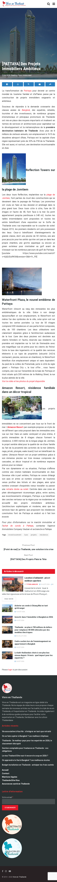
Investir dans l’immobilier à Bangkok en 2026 (34, 617)
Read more (10, 598)
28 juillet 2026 (21, 636)
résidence (44, 535)
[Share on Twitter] (29, 84)
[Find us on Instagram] (6, 871)
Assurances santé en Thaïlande (16, 784)
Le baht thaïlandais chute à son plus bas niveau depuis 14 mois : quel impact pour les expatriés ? (34, 655)
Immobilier (9, 579)
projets (34, 535)
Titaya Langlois (32, 584)
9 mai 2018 (6, 75)
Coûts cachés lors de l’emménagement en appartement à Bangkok (33, 642)
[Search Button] (48, 4)
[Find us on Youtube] (10, 871)
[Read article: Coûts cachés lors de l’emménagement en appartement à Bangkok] (7, 644)
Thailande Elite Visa (10, 780)
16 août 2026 (20, 611)
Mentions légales (9, 777)
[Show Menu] (53, 4)
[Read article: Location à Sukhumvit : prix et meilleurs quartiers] (12, 584)
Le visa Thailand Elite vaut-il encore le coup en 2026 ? (25, 756)
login (10, 670)
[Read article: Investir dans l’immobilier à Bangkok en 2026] (7, 619)
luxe (26, 535)
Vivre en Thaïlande (19, 877)
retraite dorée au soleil (16, 489)
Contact (5, 773)
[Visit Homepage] (14, 4)
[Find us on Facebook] (2, 871)
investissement (14, 535)
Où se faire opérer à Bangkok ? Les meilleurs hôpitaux (25, 736)
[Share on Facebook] (7, 84)
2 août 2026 (20, 647)
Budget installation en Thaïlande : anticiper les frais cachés (28, 765)
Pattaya (27, 90)
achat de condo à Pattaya (18, 526)
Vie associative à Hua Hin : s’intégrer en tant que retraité (26, 731)
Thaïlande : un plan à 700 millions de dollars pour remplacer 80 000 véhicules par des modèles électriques (33, 630)
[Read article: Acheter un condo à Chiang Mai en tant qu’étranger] (7, 608)
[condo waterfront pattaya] (22, 282)
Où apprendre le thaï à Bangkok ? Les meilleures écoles (26, 760)
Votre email (7, 797)
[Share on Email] (39, 84)
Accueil (5, 770)
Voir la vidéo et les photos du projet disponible (23, 381)
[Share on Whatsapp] (18, 84)
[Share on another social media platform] (50, 84)
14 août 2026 (45, 584)
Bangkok (26, 110)
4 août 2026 (20, 620)
